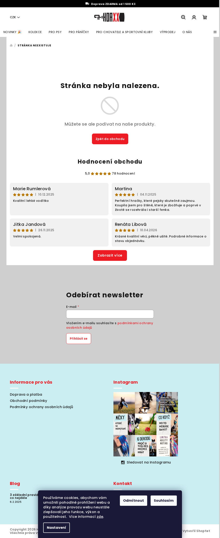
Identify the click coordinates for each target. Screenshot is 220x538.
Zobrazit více (110, 255)
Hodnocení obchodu (110, 162)
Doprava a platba (26, 394)
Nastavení (56, 527)
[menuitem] (12, 32)
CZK (13, 17)
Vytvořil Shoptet (196, 531)
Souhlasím (164, 500)
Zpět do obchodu (110, 139)
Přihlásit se (78, 338)
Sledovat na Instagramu (149, 462)
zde (100, 516)
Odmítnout (133, 500)
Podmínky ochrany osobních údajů (41, 406)
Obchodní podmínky (28, 400)
